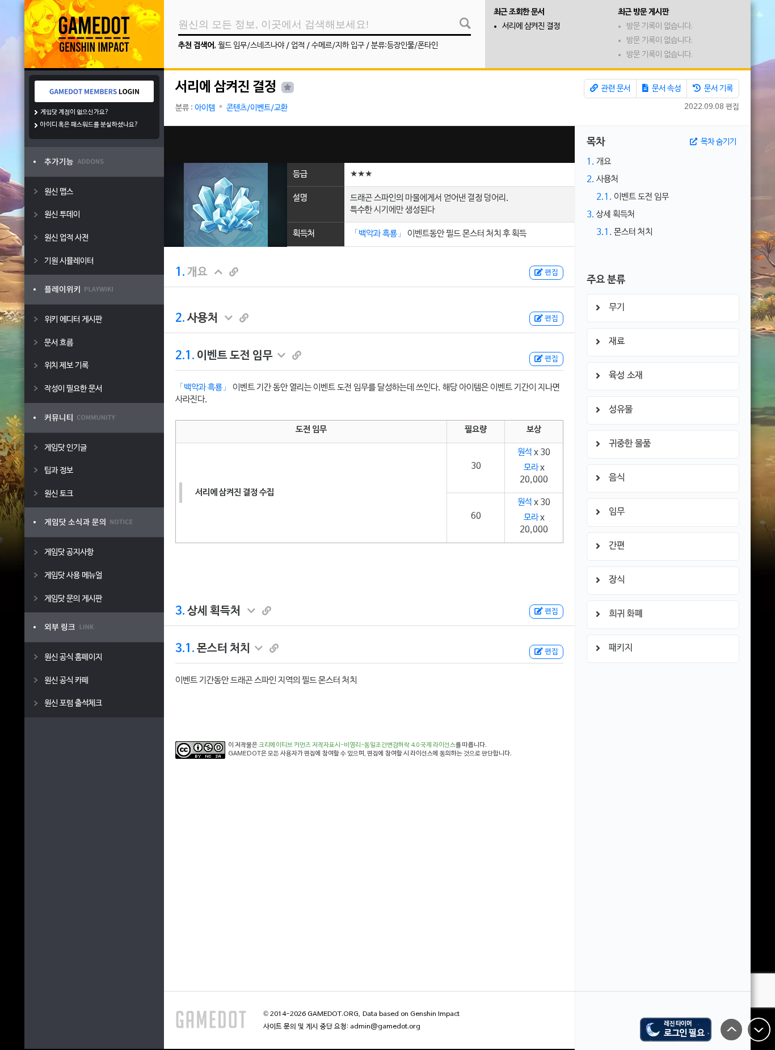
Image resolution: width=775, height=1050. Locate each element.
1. (180, 272)
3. (180, 611)
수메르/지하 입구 (337, 45)
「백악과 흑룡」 (378, 233)
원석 (524, 452)
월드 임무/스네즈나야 (251, 45)
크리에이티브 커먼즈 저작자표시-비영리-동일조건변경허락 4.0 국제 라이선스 (357, 745)
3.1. (185, 648)
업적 (298, 45)
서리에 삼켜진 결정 (531, 26)
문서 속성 (665, 89)
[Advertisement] (369, 144)
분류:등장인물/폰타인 (404, 45)
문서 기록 (717, 89)
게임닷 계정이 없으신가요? (74, 112)
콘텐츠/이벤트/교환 (257, 108)
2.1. (185, 356)
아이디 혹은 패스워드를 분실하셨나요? (89, 124)
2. (180, 318)
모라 (531, 467)
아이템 (205, 108)
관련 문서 (615, 89)
